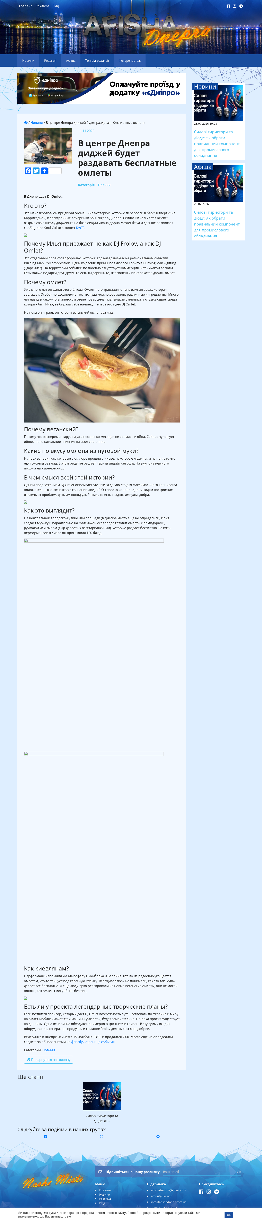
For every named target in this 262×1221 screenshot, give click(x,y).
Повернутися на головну (50, 1059)
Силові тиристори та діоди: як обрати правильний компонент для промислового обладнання (217, 143)
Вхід (55, 6)
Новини (36, 122)
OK (239, 1172)
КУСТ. (80, 228)
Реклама (42, 6)
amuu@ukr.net (161, 1196)
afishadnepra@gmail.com (168, 1190)
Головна (25, 6)
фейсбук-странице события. (93, 1042)
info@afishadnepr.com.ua (168, 1202)
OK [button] (229, 1215)
